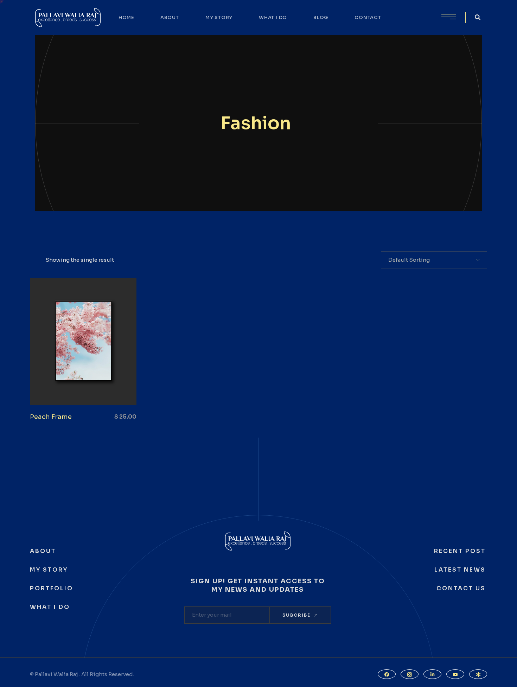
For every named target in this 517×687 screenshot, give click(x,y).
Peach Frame (51, 417)
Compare (78, 387)
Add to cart (116, 387)
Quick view (58, 387)
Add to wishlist (97, 387)
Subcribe (296, 615)
